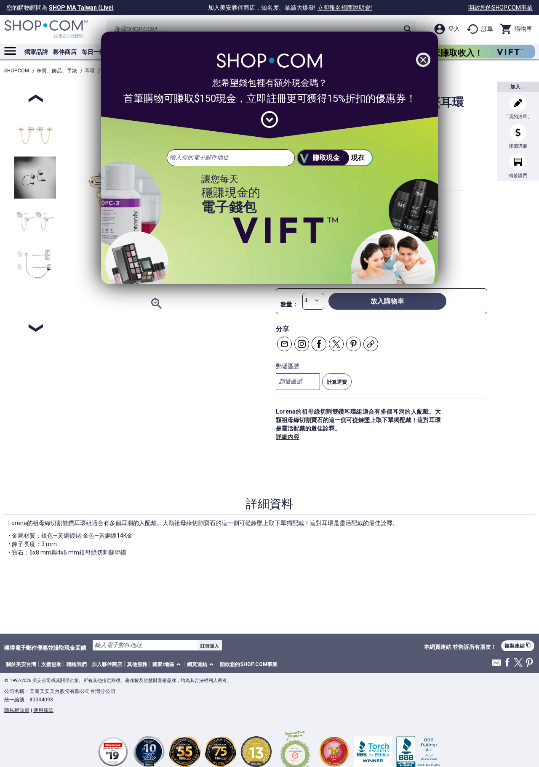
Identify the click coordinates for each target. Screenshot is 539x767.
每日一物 (93, 51)
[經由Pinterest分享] (353, 344)
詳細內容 (287, 436)
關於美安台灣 (21, 664)
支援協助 (51, 664)
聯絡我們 (77, 664)
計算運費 (337, 382)
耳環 (90, 71)
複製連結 (517, 645)
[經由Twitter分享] (336, 344)
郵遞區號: (288, 366)
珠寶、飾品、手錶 (57, 71)
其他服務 (137, 664)
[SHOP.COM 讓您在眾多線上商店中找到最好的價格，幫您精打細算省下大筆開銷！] (46, 29)
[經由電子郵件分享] (284, 344)
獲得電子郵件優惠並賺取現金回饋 (45, 647)
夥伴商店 (65, 51)
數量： (289, 304)
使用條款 (43, 710)
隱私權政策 (16, 710)
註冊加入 (209, 645)
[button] (168, 664)
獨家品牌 (36, 51)
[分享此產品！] (370, 344)
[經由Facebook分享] (319, 344)
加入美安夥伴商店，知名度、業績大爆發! (290, 8)
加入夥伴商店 (107, 664)
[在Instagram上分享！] (301, 344)
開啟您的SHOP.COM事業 (500, 8)
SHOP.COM (17, 71)
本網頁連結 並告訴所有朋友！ (460, 647)
